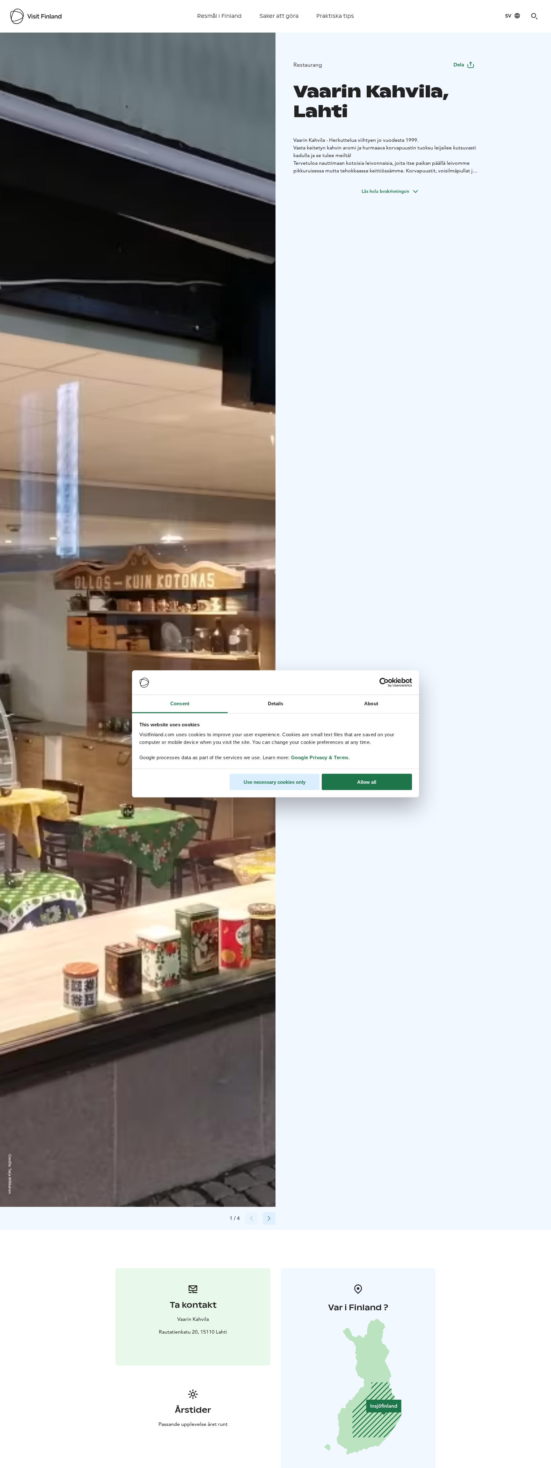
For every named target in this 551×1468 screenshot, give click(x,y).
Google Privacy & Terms (320, 757)
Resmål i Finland (219, 16)
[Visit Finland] (36, 16)
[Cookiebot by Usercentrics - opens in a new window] (384, 682)
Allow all (366, 782)
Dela (458, 65)
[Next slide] (269, 1218)
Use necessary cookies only (274, 782)
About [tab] (371, 703)
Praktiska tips (335, 16)
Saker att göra (279, 16)
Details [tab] (275, 703)
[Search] (534, 16)
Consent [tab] (179, 703)
